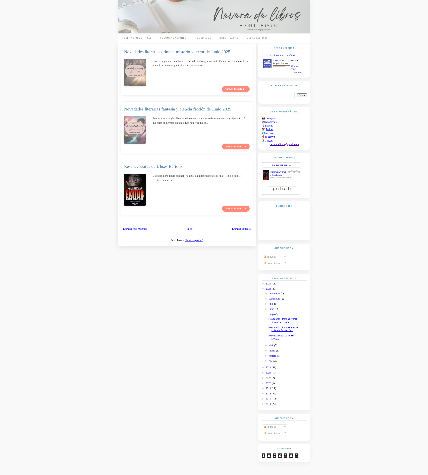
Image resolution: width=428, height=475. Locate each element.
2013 (269, 393)
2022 (269, 378)
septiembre (275, 298)
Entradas (271, 256)
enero (272, 361)
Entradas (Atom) (194, 240)
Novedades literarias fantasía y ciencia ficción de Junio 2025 (177, 109)
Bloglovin (270, 136)
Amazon (269, 133)
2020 (269, 383)
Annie (275, 60)
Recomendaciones (173, 38)
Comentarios (273, 263)
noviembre (275, 293)
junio (272, 309)
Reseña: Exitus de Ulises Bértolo (153, 166)
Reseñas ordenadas (137, 38)
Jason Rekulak (277, 175)
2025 (269, 288)
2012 (269, 398)
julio (271, 303)
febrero (273, 355)
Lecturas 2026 (257, 38)
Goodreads (271, 122)
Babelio (269, 125)
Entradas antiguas (241, 228)
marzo (272, 350)
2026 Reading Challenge (282, 55)
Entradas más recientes (135, 228)
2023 (269, 372)
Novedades (203, 38)
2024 (269, 367)
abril (271, 345)
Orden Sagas (229, 38)
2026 (269, 283)
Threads (269, 140)
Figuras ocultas (278, 171)
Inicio (190, 228)
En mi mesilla (281, 165)
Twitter (269, 129)
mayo (272, 314)
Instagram (271, 118)
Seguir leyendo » (235, 89)
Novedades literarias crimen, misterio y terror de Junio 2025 (177, 51)
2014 (269, 388)
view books (298, 72)
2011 (269, 404)
